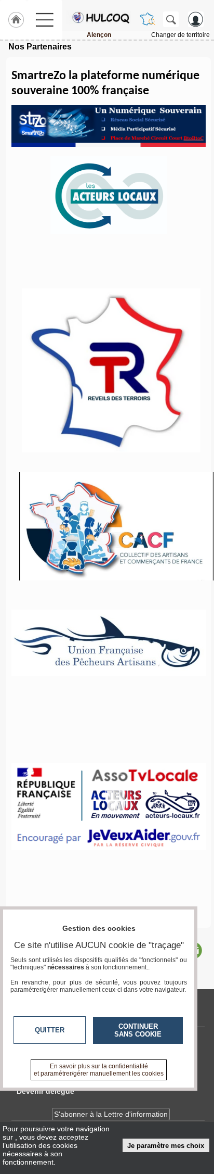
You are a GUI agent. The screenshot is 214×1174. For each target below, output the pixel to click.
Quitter (49, 1030)
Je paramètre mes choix (165, 1146)
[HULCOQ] (98, 17)
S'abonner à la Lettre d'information (111, 1114)
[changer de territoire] (147, 19)
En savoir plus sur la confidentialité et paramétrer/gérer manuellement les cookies (99, 1070)
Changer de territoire (180, 35)
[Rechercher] (171, 19)
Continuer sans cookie (138, 1030)
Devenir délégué (45, 1091)
